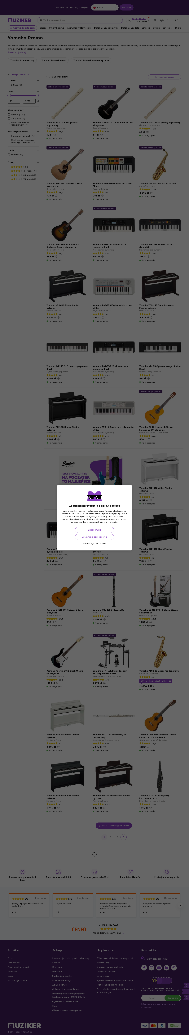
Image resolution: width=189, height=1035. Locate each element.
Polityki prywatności (107, 522)
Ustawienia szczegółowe (94, 537)
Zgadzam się (94, 530)
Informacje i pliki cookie (94, 543)
